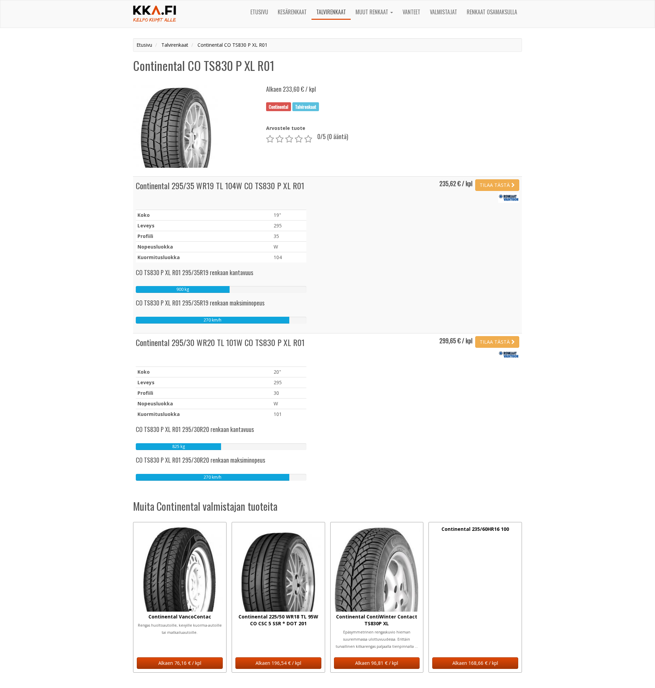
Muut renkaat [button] (372, 12)
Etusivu (259, 12)
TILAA (495, 185)
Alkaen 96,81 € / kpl (376, 663)
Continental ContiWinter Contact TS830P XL (376, 620)
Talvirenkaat (331, 12)
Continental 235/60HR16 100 (475, 529)
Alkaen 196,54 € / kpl (278, 663)
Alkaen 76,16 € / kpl (179, 663)
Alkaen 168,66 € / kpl (475, 663)
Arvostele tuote (285, 128)
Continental (278, 106)
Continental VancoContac (179, 616)
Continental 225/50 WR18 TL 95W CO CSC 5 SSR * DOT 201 (278, 620)
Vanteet (411, 12)
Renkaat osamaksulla (492, 12)
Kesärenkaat (292, 12)
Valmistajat (443, 12)
